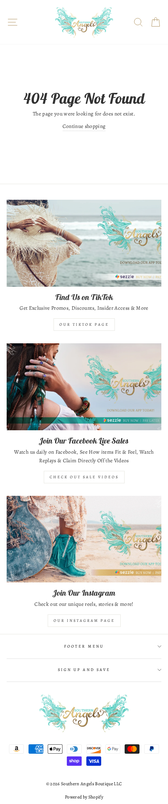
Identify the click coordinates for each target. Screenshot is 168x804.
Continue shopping (84, 126)
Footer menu (84, 646)
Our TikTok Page (84, 324)
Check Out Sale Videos (84, 476)
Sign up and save (84, 670)
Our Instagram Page (84, 620)
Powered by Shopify (84, 797)
